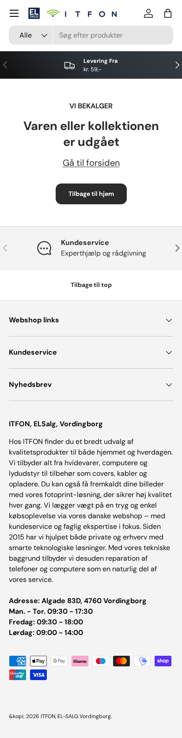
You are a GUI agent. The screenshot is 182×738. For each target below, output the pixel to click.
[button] (168, 13)
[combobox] (91, 35)
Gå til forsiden (91, 162)
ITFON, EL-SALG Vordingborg (76, 716)
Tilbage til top (91, 285)
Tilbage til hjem (91, 194)
